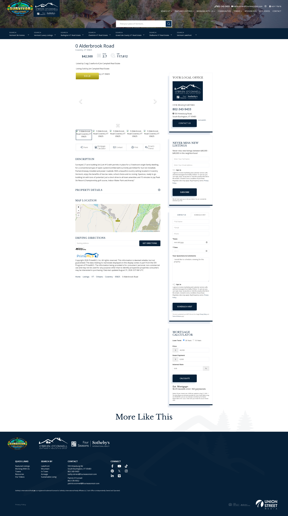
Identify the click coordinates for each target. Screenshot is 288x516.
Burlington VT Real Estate (71, 35)
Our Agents (202, 120)
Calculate (185, 378)
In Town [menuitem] (44, 471)
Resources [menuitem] (250, 11)
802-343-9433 (223, 6)
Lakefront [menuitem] (45, 466)
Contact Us (185, 123)
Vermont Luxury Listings (43, 35)
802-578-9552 (73, 480)
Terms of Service (177, 316)
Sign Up (279, 6)
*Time (175, 247)
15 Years (198, 340)
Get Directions (150, 243)
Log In (273, 6)
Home (77, 276)
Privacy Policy (203, 314)
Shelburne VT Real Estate (159, 35)
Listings (86, 276)
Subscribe (184, 192)
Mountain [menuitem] (45, 469)
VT (93, 276)
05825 (117, 276)
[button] (169, 24)
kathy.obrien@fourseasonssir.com (247, 6)
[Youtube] (119, 466)
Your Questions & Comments (184, 256)
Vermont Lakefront (184, 35)
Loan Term (177, 340)
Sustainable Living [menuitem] (48, 477)
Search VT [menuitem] (165, 11)
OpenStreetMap (148, 231)
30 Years (188, 340)
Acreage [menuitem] (44, 474)
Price (175, 346)
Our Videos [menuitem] (264, 11)
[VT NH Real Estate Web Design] (266, 504)
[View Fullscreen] (78, 215)
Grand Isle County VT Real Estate (129, 35)
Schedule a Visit (200, 215)
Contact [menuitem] (277, 11)
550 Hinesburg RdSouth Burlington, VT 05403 (79, 467)
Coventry (109, 276)
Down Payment (179, 355)
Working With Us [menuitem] (205, 11)
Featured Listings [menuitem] (183, 11)
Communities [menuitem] (224, 11)
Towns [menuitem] (237, 11)
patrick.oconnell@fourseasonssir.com (83, 483)
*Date (175, 239)
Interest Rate (178, 364)
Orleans (99, 276)
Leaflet (139, 231)
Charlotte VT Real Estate (98, 35)
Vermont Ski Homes (17, 35)
